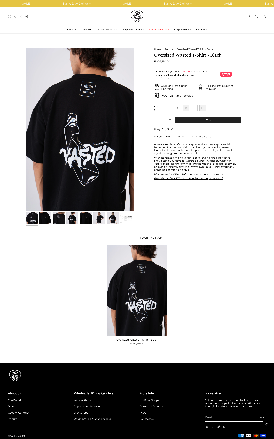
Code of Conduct (18, 412)
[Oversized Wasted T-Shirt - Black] (137, 290)
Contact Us (147, 418)
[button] (257, 16)
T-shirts (169, 49)
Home (157, 49)
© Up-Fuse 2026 (17, 436)
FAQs (143, 412)
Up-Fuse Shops (149, 400)
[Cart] (264, 16)
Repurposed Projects (87, 406)
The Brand (14, 400)
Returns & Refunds (152, 406)
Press (11, 406)
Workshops (81, 412)
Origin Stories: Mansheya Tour (92, 418)
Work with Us (82, 400)
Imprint (13, 418)
